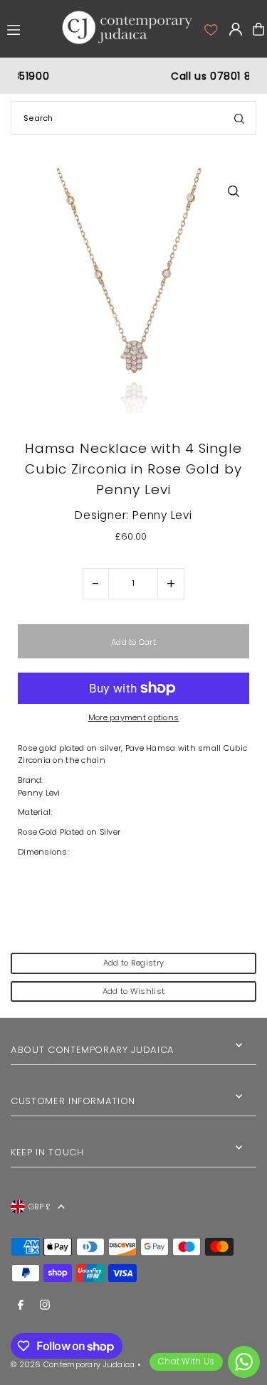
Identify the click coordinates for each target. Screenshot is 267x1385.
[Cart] (258, 29)
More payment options (133, 717)
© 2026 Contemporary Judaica (73, 1364)
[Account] (210, 29)
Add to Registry (133, 962)
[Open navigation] (29, 28)
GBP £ (39, 1206)
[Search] (239, 118)
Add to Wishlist (133, 991)
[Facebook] (20, 1305)
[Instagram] (45, 1305)
